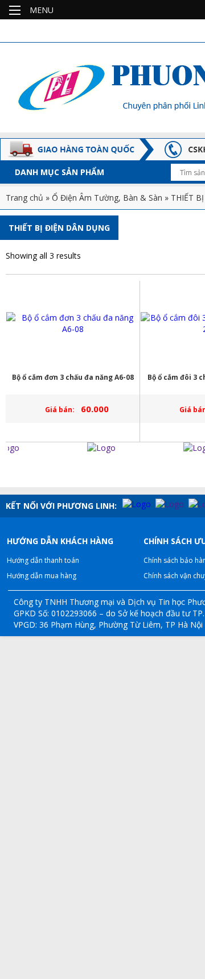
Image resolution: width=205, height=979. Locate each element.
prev (11, 470)
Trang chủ (24, 197)
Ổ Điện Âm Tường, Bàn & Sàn (107, 197)
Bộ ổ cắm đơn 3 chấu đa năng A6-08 (73, 377)
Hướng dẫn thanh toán (43, 560)
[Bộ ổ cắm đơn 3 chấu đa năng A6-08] (73, 323)
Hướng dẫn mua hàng (41, 575)
